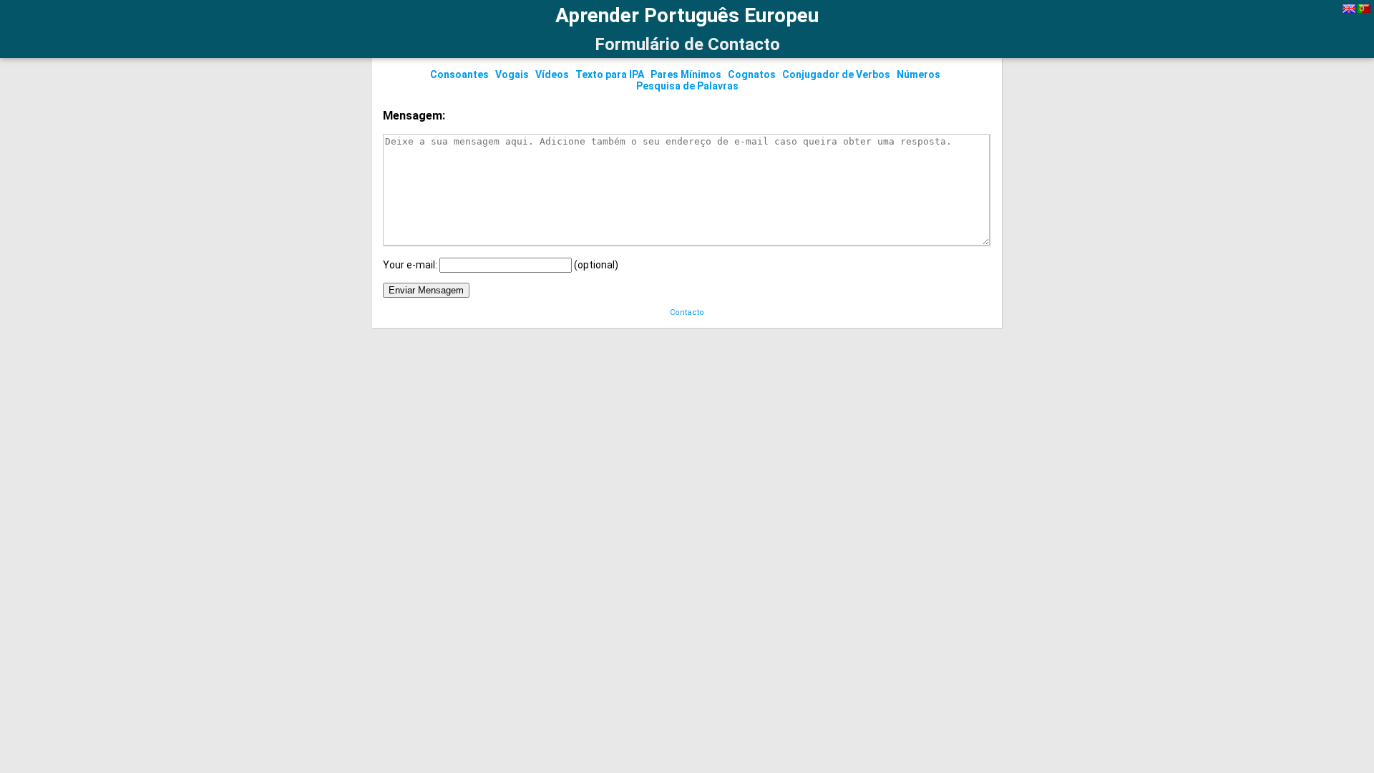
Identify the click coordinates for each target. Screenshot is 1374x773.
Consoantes (459, 74)
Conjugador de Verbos (836, 74)
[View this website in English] (1349, 9)
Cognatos (752, 74)
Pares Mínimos (686, 74)
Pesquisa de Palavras (687, 86)
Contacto (687, 312)
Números (918, 74)
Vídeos (552, 74)
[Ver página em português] (1364, 9)
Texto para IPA (609, 74)
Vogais (512, 74)
